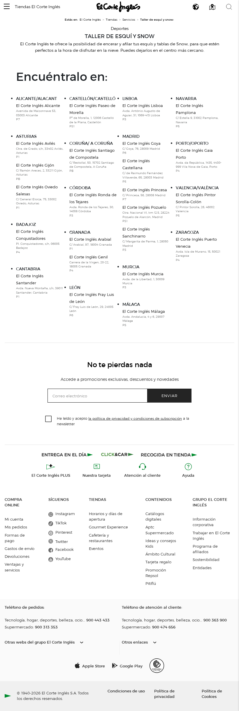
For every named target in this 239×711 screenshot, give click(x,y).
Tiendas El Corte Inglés (37, 6)
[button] (7, 6)
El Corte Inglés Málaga (143, 318)
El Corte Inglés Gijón (39, 172)
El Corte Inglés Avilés (39, 150)
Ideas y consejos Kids (160, 543)
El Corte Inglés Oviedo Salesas (37, 197)
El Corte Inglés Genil (89, 264)
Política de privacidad (164, 693)
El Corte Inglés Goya (141, 148)
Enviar (169, 395)
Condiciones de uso (126, 691)
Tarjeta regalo (158, 562)
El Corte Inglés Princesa (144, 194)
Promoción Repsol (155, 573)
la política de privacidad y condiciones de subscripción (135, 418)
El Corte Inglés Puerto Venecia (198, 249)
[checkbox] (48, 419)
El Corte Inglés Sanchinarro (145, 239)
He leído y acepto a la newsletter (123, 421)
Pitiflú (150, 583)
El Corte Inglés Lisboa (142, 112)
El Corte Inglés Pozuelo (145, 214)
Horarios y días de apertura (105, 516)
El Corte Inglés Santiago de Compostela (92, 160)
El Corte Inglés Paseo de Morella (92, 115)
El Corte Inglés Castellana (143, 170)
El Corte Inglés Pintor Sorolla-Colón (196, 204)
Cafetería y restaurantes (101, 538)
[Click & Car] (117, 454)
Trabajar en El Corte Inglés (211, 535)
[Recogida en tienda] (169, 454)
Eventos (96, 548)
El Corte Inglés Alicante (38, 112)
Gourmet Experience (108, 527)
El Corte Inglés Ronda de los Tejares (93, 204)
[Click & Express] (67, 454)
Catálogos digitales (154, 516)
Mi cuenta (14, 519)
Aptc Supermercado (159, 530)
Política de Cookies (212, 693)
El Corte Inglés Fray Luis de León (91, 304)
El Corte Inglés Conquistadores (37, 241)
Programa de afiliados (205, 549)
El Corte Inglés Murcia (143, 280)
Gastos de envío (19, 548)
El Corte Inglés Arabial (90, 244)
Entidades (202, 567)
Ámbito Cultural (160, 554)
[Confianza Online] (157, 665)
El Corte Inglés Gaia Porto (199, 160)
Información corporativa (204, 522)
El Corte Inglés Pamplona (197, 115)
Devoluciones (17, 556)
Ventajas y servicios (14, 567)
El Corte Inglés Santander (39, 286)
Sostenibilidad (206, 559)
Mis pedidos (16, 527)
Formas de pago (15, 538)
